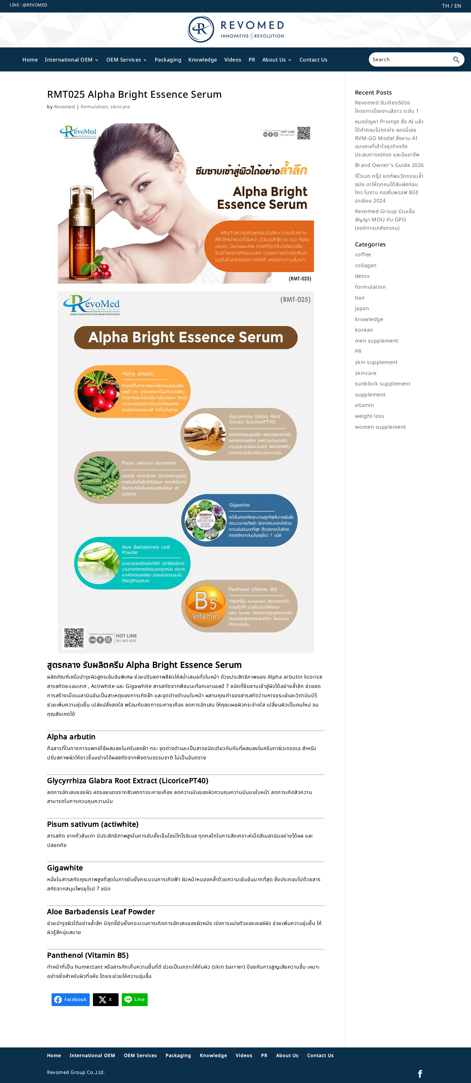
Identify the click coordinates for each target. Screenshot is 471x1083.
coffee (363, 255)
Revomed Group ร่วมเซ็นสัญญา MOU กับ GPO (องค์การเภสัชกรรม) (385, 220)
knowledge (369, 319)
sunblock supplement (383, 384)
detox (362, 276)
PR (252, 60)
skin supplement (376, 362)
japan (362, 308)
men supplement (377, 341)
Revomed (64, 106)
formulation (94, 106)
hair (360, 298)
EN (457, 6)
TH (445, 6)
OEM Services (123, 60)
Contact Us (314, 60)
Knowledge (202, 60)
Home (30, 60)
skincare (120, 106)
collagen (366, 265)
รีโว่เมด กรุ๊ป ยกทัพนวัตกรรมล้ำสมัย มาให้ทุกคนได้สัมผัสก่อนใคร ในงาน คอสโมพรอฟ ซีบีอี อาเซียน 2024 (389, 188)
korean (364, 330)
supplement (370, 395)
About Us (274, 60)
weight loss (369, 416)
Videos (233, 60)
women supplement (380, 427)
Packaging (168, 60)
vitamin (364, 405)
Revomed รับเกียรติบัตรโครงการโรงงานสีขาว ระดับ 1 (387, 107)
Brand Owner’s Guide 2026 (389, 165)
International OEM (69, 60)
